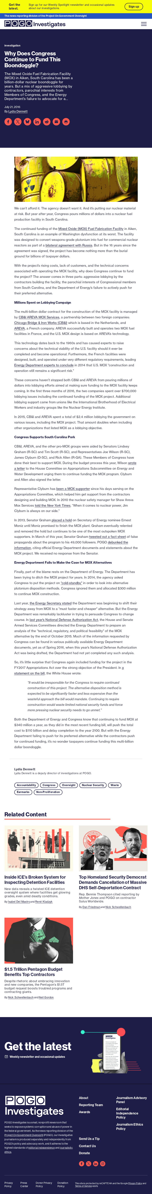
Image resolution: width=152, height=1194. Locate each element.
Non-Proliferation (48, 792)
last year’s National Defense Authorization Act (64, 620)
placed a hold (62, 520)
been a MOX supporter (73, 489)
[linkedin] (95, 1163)
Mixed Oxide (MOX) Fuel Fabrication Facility (90, 229)
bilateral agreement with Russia (69, 245)
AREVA (19, 328)
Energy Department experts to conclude (44, 365)
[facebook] (81, 1163)
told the (52, 505)
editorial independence (41, 1147)
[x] (88, 1163)
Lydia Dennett (24, 769)
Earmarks (23, 792)
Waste (115, 785)
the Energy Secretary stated (51, 603)
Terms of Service (83, 1186)
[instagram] (102, 1163)
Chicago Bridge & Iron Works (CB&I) (40, 323)
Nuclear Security (93, 785)
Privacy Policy (135, 1183)
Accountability (26, 785)
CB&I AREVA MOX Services (39, 317)
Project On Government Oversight (23, 1135)
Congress (49, 785)
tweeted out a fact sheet (107, 537)
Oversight (68, 785)
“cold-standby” (71, 583)
